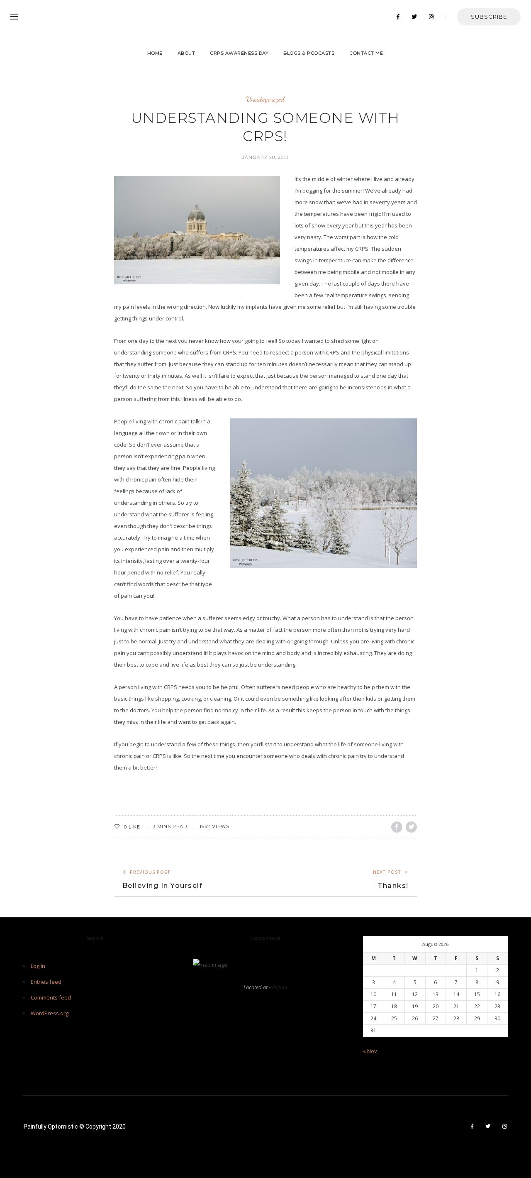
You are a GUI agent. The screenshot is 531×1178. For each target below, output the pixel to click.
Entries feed (46, 981)
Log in (38, 966)
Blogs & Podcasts (308, 53)
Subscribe (489, 16)
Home (155, 53)
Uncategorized (265, 99)
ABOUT (186, 53)
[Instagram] (431, 17)
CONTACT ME (366, 53)
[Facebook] (398, 17)
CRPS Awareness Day (239, 53)
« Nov (370, 1051)
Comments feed (51, 997)
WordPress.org (49, 1013)
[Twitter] (414, 17)
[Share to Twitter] (411, 827)
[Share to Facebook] (396, 827)
